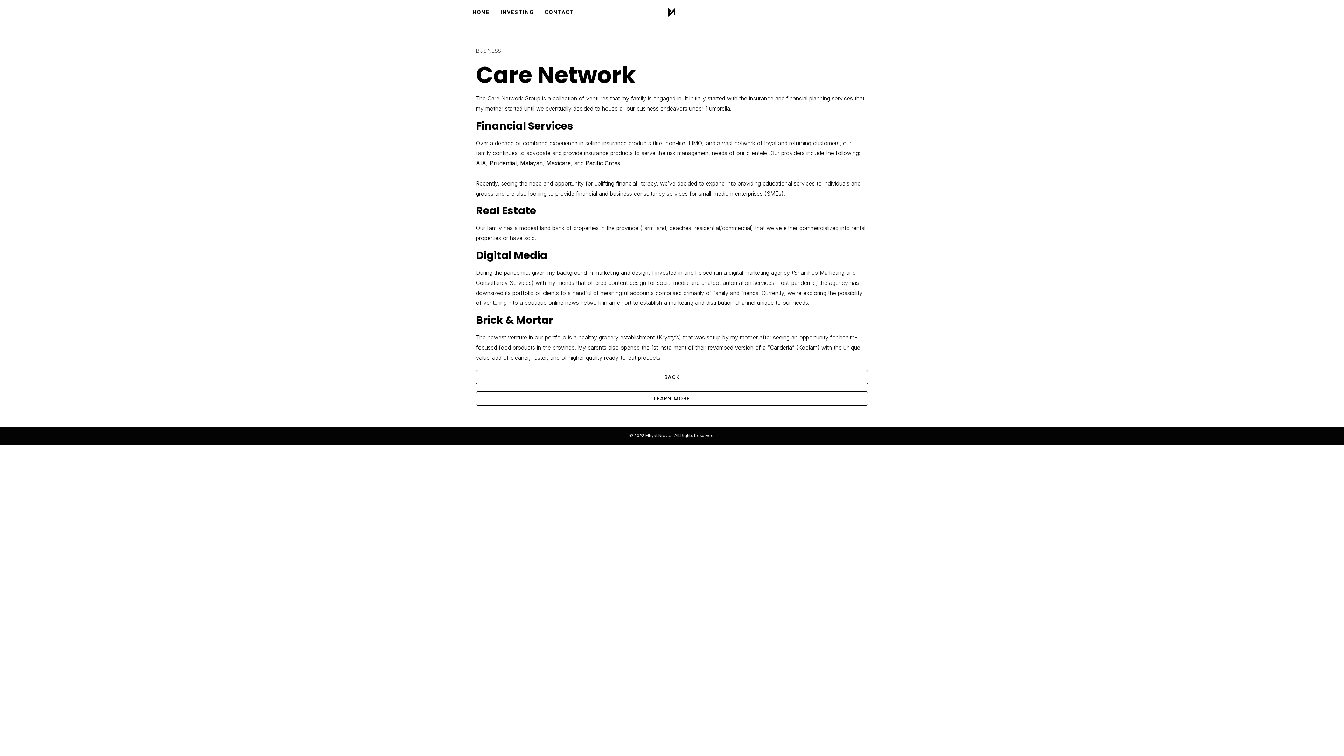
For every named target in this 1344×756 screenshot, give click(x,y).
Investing (517, 12)
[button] (672, 377)
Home (481, 12)
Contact (559, 12)
